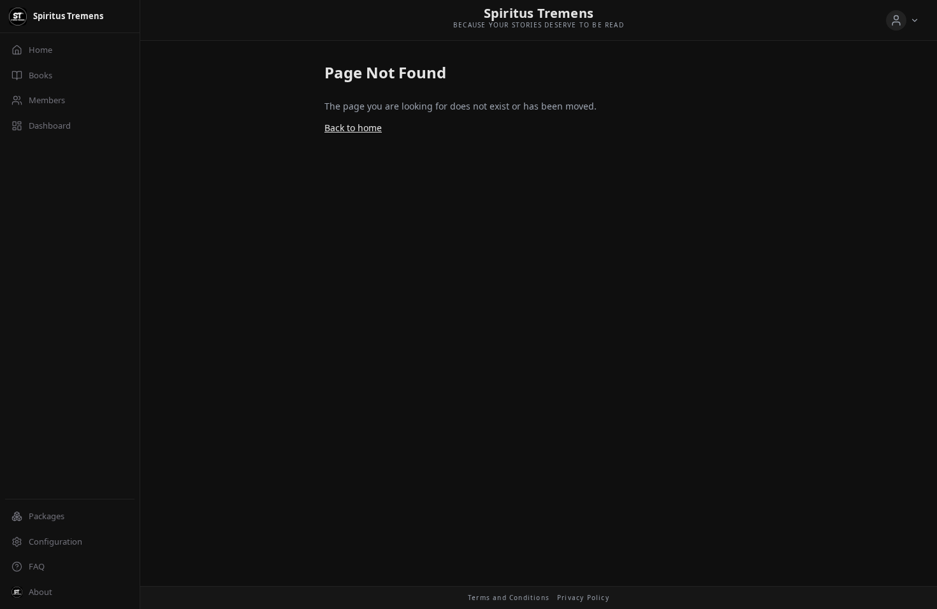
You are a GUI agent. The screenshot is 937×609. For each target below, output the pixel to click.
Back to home (353, 128)
